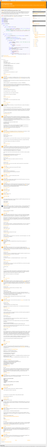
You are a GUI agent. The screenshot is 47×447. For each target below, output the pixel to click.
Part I (3, 11)
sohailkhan (4, 387)
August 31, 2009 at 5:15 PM (6, 372)
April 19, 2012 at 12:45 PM (6, 437)
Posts (35, 17)
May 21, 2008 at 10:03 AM (6, 229)
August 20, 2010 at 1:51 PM (6, 419)
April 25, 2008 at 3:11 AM (6, 211)
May (35, 43)
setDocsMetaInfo (22, 346)
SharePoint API (9, 359)
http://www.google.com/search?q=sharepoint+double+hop (11, 416)
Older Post (28, 440)
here (25, 184)
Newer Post (2, 440)
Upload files (14, 56)
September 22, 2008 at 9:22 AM (6, 244)
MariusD (4, 434)
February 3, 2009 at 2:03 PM (6, 297)
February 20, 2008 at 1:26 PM (6, 164)
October (35, 39)
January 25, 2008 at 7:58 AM (6, 128)
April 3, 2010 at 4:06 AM (6, 397)
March (35, 44)
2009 (34, 28)
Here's (4, 167)
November (35, 33)
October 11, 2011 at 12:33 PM (6, 432)
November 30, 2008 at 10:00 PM (6, 260)
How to (11, 56)
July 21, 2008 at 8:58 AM (6, 237)
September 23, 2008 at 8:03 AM (6, 250)
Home (16, 440)
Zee (3, 426)
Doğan (4, 374)
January (35, 46)
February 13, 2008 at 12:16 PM (6, 160)
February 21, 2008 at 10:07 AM (6, 176)
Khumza (4, 192)
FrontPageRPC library (15, 349)
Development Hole (6, 4)
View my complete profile (36, 23)
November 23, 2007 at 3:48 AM (6, 74)
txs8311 (4, 76)
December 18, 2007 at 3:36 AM (6, 102)
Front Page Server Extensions (6, 56)
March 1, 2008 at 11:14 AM (6, 187)
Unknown (4, 178)
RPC (12, 56)
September (35, 40)
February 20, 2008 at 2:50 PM (6, 168)
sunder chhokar (5, 196)
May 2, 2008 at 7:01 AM (6, 225)
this (13, 16)
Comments (35, 18)
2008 (34, 29)
